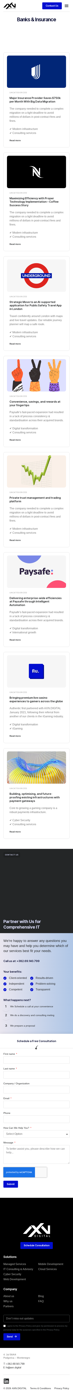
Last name (9, 1068)
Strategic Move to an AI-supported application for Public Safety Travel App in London (36, 305)
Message (8, 1142)
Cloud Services (47, 1269)
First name (9, 1054)
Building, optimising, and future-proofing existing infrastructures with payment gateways (35, 797)
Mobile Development (50, 1264)
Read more (15, 140)
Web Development (14, 1279)
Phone (6, 1113)
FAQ (41, 1301)
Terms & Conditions (40, 1388)
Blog (41, 1296)
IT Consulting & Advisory (18, 1269)
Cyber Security (12, 1274)
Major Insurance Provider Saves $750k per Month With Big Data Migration (35, 99)
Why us (7, 1301)
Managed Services (14, 1264)
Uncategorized (18, 93)
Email (6, 1098)
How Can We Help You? (16, 1128)
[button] (66, 6)
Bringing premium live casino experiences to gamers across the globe (36, 699)
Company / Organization (16, 1083)
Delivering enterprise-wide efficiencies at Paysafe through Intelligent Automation (36, 601)
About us (8, 1296)
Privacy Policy (61, 1388)
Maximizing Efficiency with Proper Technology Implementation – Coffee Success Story (34, 202)
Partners (8, 1306)
